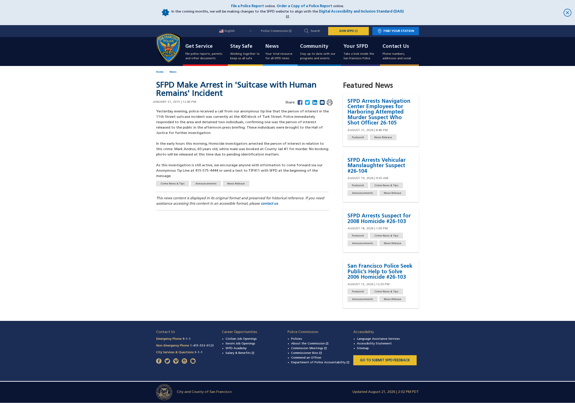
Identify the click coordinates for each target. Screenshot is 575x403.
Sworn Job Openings (240, 343)
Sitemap (363, 348)
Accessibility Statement (374, 343)
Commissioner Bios (306, 353)
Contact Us (396, 46)
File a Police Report (247, 6)
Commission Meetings (309, 348)
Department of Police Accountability (320, 362)
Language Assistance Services (378, 339)
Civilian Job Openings (241, 339)
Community (314, 46)
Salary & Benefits (240, 353)
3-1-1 (199, 352)
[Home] (171, 48)
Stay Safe (241, 46)
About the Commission (310, 343)
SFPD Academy (236, 348)
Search (315, 31)
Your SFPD (355, 46)
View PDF (329, 103)
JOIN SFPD (354, 31)
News (272, 46)
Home (160, 72)
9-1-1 (187, 339)
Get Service (199, 46)
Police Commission (278, 31)
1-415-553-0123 (202, 345)
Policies (296, 339)
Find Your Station (399, 31)
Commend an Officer (306, 357)
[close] (487, 13)
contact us (269, 204)
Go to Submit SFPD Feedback (385, 360)
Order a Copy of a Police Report (304, 6)
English (229, 31)
